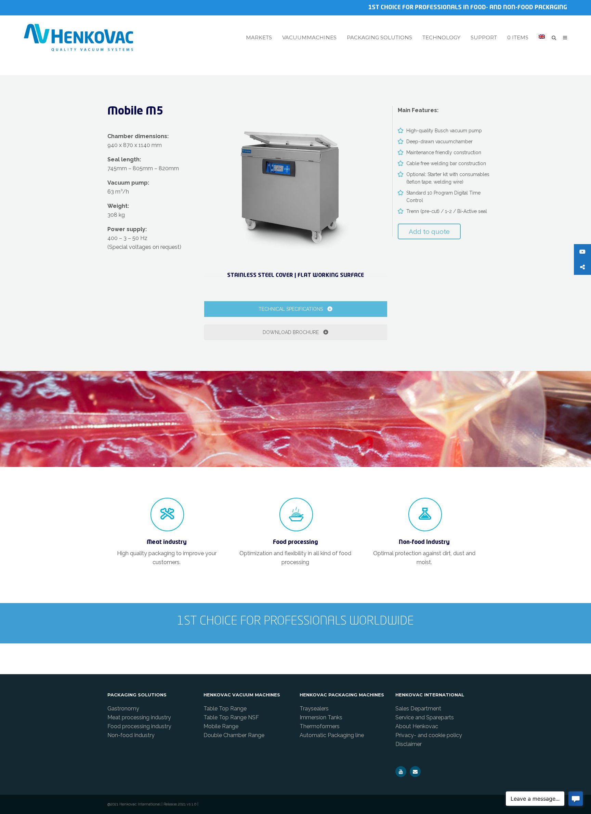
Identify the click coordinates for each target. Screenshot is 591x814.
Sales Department (418, 708)
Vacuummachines (309, 38)
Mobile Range (220, 726)
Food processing (295, 542)
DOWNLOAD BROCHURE (291, 332)
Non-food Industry (424, 542)
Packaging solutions (379, 38)
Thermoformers (320, 726)
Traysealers (314, 708)
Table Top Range (225, 708)
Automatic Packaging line (332, 735)
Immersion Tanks (321, 717)
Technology (441, 38)
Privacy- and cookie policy (428, 735)
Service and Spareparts (424, 717)
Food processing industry (139, 726)
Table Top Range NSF (231, 717)
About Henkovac (416, 726)
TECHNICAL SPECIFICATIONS (291, 309)
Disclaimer (408, 744)
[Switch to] (542, 37)
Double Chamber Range (233, 735)
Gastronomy (123, 708)
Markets (259, 38)
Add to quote (429, 231)
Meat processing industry (139, 717)
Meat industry (167, 542)
